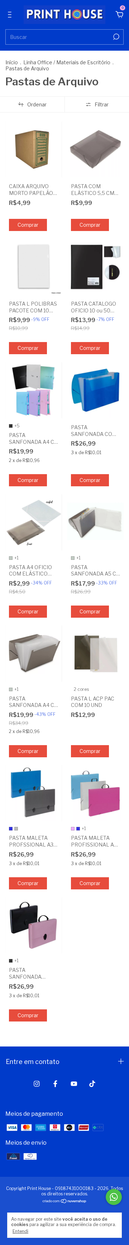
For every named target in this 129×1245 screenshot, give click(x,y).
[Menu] (10, 15)
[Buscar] (115, 37)
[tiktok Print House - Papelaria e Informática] (92, 1083)
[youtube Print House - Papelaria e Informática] (74, 1083)
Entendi (20, 1231)
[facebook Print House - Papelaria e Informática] (55, 1083)
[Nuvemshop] (64, 1201)
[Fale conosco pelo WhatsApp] (114, 1197)
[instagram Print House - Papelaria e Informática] (36, 1083)
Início (11, 62)
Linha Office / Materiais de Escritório (66, 62)
